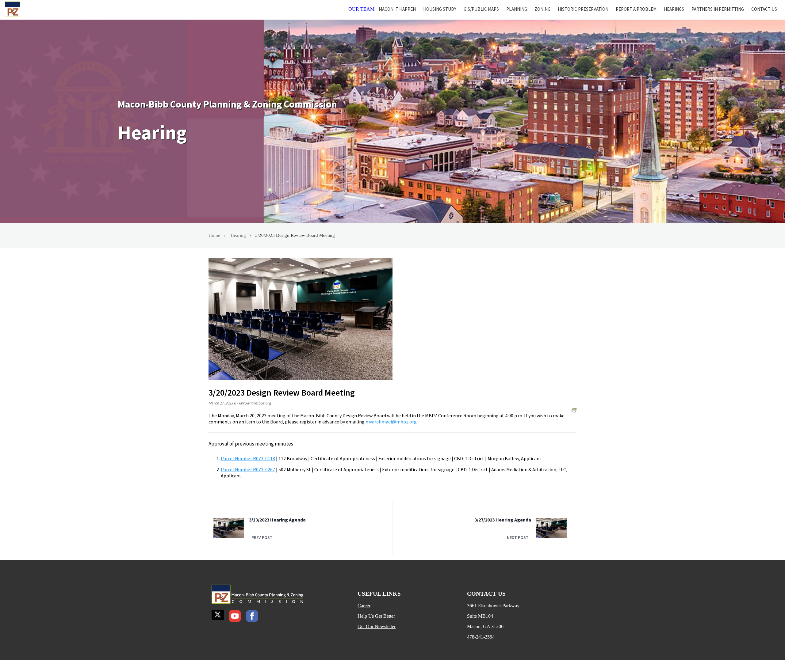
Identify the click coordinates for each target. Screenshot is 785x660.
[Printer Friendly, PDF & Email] (574, 410)
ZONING (542, 9)
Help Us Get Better (376, 616)
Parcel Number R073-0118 (248, 458)
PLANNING (516, 9)
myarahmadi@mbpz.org (391, 422)
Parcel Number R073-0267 (248, 469)
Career (364, 605)
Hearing (238, 235)
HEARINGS (674, 9)
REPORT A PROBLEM (636, 9)
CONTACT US (764, 9)
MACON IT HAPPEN (397, 9)
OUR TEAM (361, 9)
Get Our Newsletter (377, 626)
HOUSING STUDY (439, 9)
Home (214, 235)
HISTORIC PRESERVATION (583, 9)
